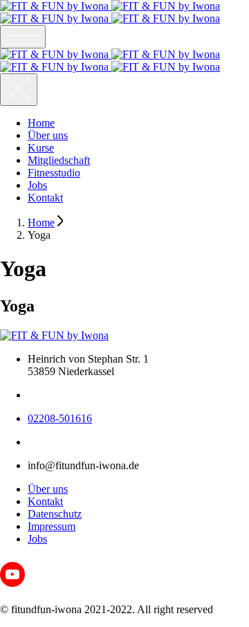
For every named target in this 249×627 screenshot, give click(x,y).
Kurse (41, 148)
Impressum (51, 526)
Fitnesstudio (54, 173)
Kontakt (45, 197)
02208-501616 (60, 418)
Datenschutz (55, 514)
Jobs (37, 185)
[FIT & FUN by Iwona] (110, 12)
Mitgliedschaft (59, 160)
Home (41, 123)
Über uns (48, 135)
